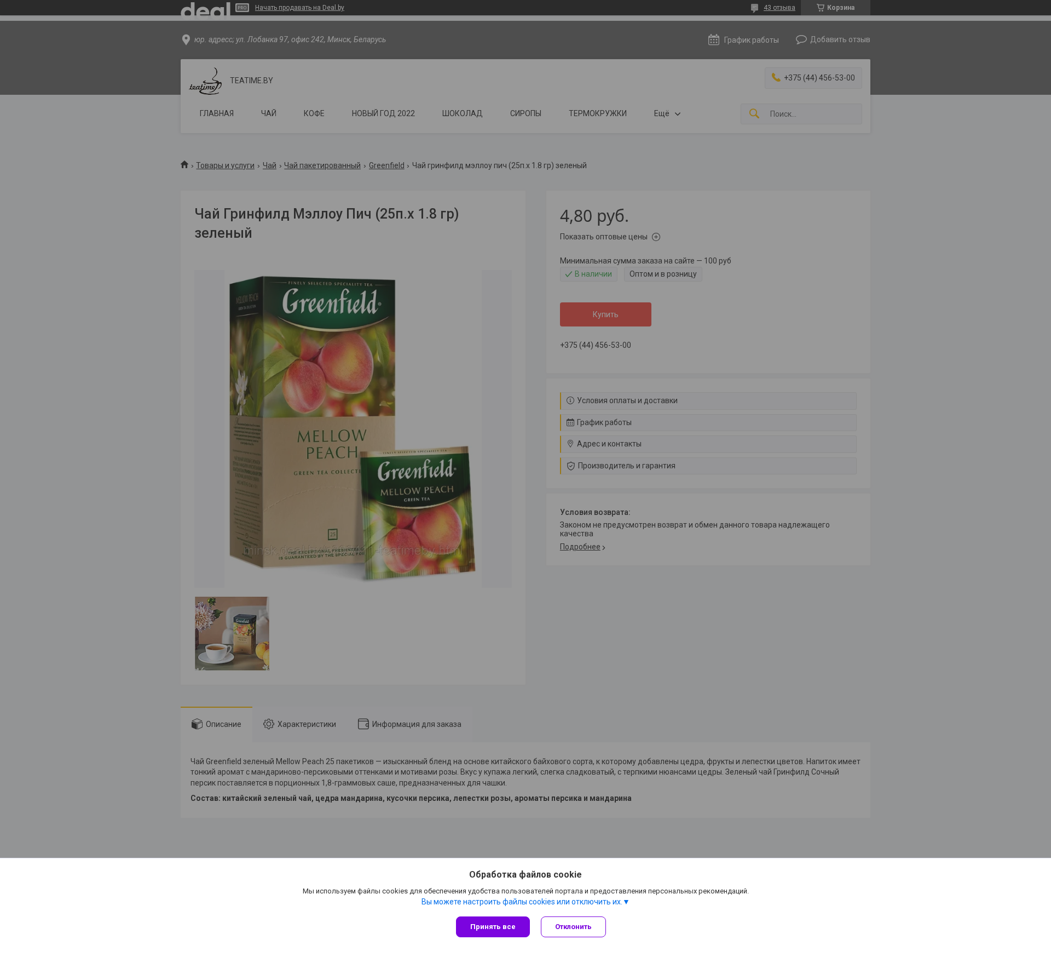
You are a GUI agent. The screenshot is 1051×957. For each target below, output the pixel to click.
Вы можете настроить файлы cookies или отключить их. (521, 901)
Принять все (493, 926)
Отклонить (573, 926)
